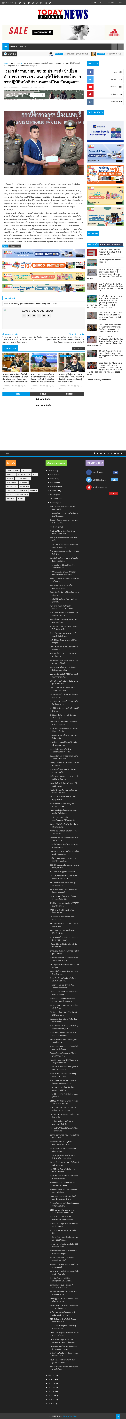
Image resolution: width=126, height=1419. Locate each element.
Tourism (23, 482)
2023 (50, 1383)
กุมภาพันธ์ (54, 499)
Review (23, 46)
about (102, 2)
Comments (117, 244)
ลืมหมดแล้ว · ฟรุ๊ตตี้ (90, 54)
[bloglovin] (28, 3)
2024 (50, 1379)
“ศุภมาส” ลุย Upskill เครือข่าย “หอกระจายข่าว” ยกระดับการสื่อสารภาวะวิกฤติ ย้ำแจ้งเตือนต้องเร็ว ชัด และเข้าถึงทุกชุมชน (43, 378)
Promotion (24, 486)
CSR (35, 474)
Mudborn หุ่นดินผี (56, 527)
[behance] (41, 3)
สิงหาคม (53, 474)
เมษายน (53, 490)
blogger (16, 394)
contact (112, 2)
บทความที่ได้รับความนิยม (93, 245)
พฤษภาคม (54, 486)
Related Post (10, 348)
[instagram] (46, 3)
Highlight (105, 244)
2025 (50, 1375)
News (12, 46)
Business (11, 474)
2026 (50, 471)
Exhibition (23, 491)
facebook (70, 394)
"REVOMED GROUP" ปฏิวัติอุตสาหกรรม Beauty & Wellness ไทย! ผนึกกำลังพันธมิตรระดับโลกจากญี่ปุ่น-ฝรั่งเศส (104, 274)
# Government (14, 246)
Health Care (12, 486)
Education (11, 491)
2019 (50, 1399)
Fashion (33, 491)
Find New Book (22, 495)
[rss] (37, 3)
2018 (50, 1403)
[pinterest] (24, 3)
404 (120, 2)
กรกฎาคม (54, 478)
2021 (50, 1391)
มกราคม (53, 503)
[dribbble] (33, 3)
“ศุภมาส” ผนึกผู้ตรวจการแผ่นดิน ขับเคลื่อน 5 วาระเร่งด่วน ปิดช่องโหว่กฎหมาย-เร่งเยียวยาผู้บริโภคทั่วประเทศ (71, 378)
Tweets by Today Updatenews (99, 379)
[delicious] (50, 3)
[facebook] (15, 3)
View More (80, 348)
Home (93, 2)
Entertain (35, 54)
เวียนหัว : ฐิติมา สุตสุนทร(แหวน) (52, 54)
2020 (50, 1395)
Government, (39, 87)
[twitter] (20, 3)
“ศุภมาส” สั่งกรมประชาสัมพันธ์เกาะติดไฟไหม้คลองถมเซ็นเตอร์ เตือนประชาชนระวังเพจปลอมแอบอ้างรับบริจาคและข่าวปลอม (15, 378)
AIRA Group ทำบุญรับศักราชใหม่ (62, 872)
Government (15, 63)
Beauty (9, 495)
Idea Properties (23, 478)
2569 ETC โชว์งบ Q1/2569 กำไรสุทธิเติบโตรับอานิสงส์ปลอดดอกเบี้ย (110, 252)
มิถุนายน (53, 482)
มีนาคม (53, 495)
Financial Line (13, 470)
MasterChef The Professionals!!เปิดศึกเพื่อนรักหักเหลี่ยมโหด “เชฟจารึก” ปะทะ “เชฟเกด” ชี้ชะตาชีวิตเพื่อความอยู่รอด (105, 341)
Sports (10, 478)
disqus (43, 394)
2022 (50, 1387)
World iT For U (24, 474)
